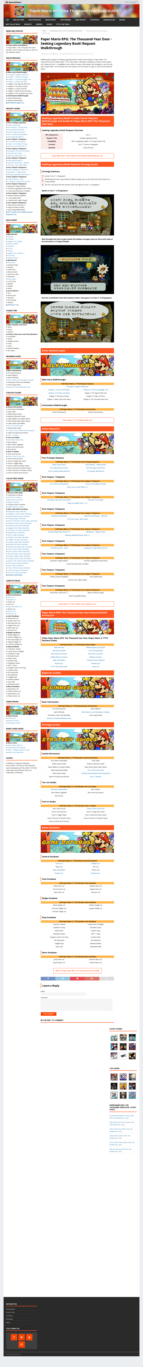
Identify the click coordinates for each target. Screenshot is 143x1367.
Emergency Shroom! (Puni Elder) (59, 500)
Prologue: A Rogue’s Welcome (18, 75)
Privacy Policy (10, 1309)
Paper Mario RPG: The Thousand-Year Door (75, 54)
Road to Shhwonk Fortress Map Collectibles (22, 521)
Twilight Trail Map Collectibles (18, 540)
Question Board (13, 721)
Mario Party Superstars (15, 752)
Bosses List (59, 663)
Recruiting (9, 1319)
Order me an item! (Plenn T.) (77, 487)
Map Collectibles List (15, 607)
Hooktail (11, 239)
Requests (28, 24)
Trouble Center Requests (96, 660)
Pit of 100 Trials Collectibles (17, 573)
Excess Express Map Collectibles (19, 551)
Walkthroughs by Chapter (95, 647)
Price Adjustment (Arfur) (59, 468)
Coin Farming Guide (95, 651)
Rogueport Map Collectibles (17, 511)
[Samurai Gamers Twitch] (22, 1344)
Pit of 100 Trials (63, 24)
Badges (122, 20)
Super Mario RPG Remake (16, 748)
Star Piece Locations (95, 654)
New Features (18, 20)
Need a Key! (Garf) (59, 465)
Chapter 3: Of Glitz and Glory (59, 393)
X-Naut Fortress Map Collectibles (19, 568)
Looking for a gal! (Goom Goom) (95, 548)
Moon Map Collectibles (15, 566)
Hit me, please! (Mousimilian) (59, 471)
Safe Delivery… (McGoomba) (95, 465)
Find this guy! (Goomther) (95, 468)
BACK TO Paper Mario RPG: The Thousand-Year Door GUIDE (77, 971)
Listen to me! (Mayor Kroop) (95, 484)
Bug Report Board (14, 723)
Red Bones (11, 262)
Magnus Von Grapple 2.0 (16, 253)
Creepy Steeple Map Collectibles (19, 542)
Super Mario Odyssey (15, 745)
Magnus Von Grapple (15, 241)
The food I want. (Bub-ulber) (77, 519)
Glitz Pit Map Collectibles (16, 535)
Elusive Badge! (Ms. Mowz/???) (59, 532)
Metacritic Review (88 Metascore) (59, 718)
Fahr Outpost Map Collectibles (18, 563)
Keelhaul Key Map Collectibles (18, 544)
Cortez (10, 248)
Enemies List (95, 663)
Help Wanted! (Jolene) (59, 516)
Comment (44, 998)
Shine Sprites (80, 20)
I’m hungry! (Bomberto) (16, 137)
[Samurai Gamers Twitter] (22, 1337)
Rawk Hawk (12, 279)
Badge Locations (96, 657)
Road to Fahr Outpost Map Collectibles (21, 561)
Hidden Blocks (109, 20)
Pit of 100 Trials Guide (59, 667)
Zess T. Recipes (95, 777)
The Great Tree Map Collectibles (19, 530)
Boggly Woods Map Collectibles (18, 528)
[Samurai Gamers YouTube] (29, 1337)
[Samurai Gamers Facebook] (14, 1337)
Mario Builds (50, 20)
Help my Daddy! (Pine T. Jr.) (77, 503)
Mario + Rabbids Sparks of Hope (19, 750)
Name (43, 991)
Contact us (9, 1316)
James (56, 54)
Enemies (39, 24)
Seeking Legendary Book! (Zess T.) (77, 535)
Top (7, 20)
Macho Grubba (13, 244)
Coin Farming (65, 20)
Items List (95, 667)
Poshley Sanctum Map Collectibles (19, 559)
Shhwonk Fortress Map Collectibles (20, 523)
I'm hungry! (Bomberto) (95, 471)
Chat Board (12, 718)
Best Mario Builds (59, 651)
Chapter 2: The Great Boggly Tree (95, 390)
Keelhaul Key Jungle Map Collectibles (20, 547)
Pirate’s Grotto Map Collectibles (18, 549)
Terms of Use (10, 1312)
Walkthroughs (35, 20)
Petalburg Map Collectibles (17, 519)
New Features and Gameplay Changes (96, 712)
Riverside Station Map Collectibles (19, 554)
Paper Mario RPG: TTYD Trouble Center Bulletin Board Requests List (77, 156)
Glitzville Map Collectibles (16, 533)
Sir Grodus (11, 255)
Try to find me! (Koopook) (59, 484)
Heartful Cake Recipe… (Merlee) (95, 516)
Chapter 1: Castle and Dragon (59, 390)
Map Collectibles (13, 24)
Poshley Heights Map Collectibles (19, 556)
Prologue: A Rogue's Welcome (77, 387)
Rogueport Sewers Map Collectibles (20, 514)
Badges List (95, 863)
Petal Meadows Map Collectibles (19, 516)
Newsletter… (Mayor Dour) (95, 532)
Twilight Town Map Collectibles (18, 537)
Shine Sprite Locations (59, 654)
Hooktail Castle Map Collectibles (19, 526)
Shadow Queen (13, 258)
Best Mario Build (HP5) (59, 789)
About (8, 1322)
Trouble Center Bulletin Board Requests (95, 773)
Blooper (10, 237)
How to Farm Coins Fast (95, 809)
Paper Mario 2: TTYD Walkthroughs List (77, 420)
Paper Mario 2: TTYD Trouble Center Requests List (77, 604)
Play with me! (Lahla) (95, 500)
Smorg (10, 251)
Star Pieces (94, 20)
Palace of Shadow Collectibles (18, 570)
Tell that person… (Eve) (59, 548)
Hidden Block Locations (59, 657)
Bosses (49, 24)
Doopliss (11, 246)
